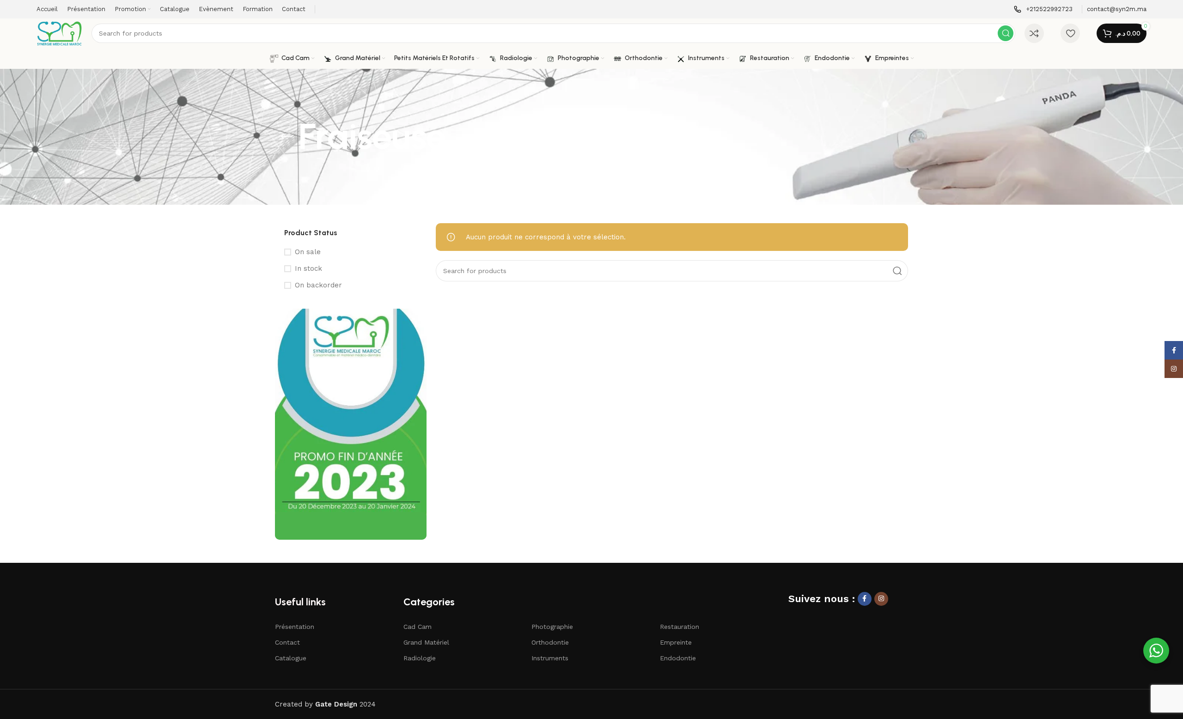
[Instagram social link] (881, 599)
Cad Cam (417, 626)
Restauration (679, 626)
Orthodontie (550, 642)
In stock (308, 268)
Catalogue (290, 658)
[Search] (1005, 33)
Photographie (552, 626)
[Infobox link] (1043, 9)
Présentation (294, 626)
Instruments (549, 658)
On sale (308, 252)
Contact (287, 642)
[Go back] (286, 137)
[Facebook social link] (865, 599)
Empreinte (676, 642)
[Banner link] (351, 424)
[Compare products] (1034, 33)
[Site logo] (59, 33)
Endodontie (678, 658)
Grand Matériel (426, 642)
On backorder (318, 285)
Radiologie (419, 658)
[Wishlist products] (1070, 33)
